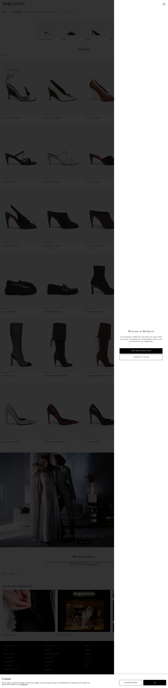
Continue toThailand (141, 357)
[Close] (164, 4)
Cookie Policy (24, 684)
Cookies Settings (130, 682)
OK (155, 682)
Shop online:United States (141, 351)
